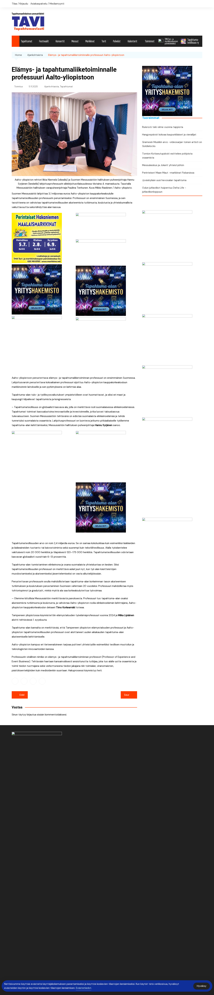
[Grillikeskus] (167, 567)
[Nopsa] (37, 481)
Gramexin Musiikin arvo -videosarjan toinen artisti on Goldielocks (172, 144)
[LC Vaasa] (101, 225)
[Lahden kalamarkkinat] (101, 342)
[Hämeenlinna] (37, 328)
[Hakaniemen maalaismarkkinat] (37, 237)
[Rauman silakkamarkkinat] (101, 251)
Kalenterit (132, 41)
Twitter (24, 681)
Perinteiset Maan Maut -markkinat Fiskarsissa (168, 172)
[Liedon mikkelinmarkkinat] (167, 390)
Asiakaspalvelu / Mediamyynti (47, 3)
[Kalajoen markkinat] (101, 455)
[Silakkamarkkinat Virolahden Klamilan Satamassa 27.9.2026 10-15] (167, 235)
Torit (103, 41)
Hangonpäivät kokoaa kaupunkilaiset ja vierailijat (169, 134)
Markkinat (90, 41)
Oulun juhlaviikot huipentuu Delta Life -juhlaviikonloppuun (164, 189)
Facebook (15, 681)
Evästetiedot (83, 988)
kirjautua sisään (35, 714)
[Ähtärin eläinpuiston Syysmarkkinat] (167, 338)
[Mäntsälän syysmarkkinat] (167, 287)
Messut (75, 41)
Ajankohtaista (51, 86)
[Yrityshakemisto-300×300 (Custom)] (37, 289)
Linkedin (33, 681)
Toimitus (18, 86)
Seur (126, 695)
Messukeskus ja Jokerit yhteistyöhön (163, 165)
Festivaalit (44, 41)
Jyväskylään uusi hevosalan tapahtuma (164, 180)
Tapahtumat (26, 41)
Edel (22, 695)
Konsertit (60, 41)
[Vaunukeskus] (167, 467)
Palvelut (117, 41)
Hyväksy (201, 986)
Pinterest (42, 681)
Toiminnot (149, 41)
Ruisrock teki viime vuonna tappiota (162, 127)
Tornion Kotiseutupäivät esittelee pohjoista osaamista (167, 155)
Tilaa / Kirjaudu (20, 3)
